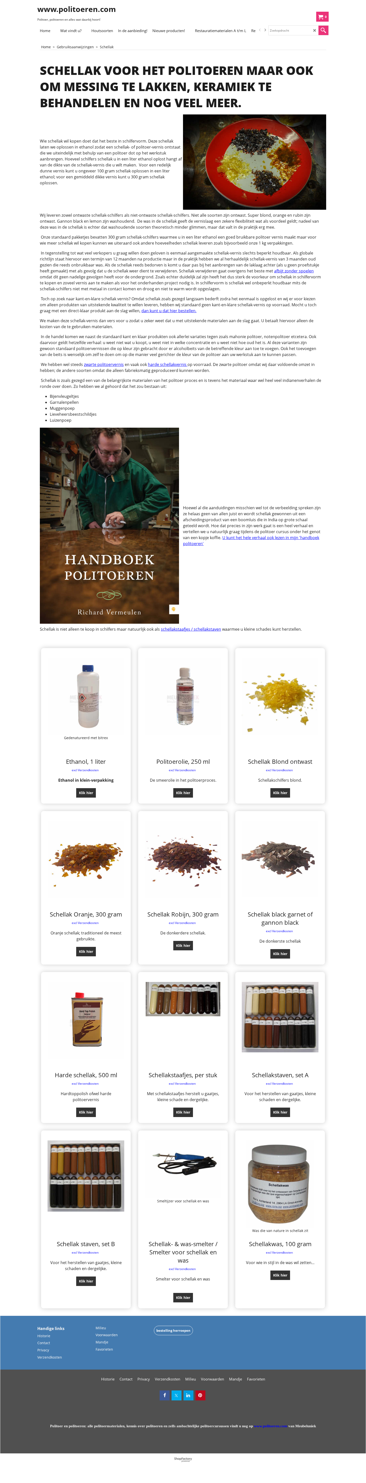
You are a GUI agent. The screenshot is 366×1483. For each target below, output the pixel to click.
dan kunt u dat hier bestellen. (168, 310)
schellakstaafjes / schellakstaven (191, 629)
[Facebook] (165, 1395)
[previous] (260, 30)
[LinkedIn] (188, 1395)
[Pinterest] (200, 1395)
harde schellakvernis (167, 364)
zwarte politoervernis (104, 364)
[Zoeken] (323, 30)
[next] (265, 30)
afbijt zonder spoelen (294, 271)
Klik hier (86, 792)
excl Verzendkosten (85, 770)
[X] (177, 1395)
